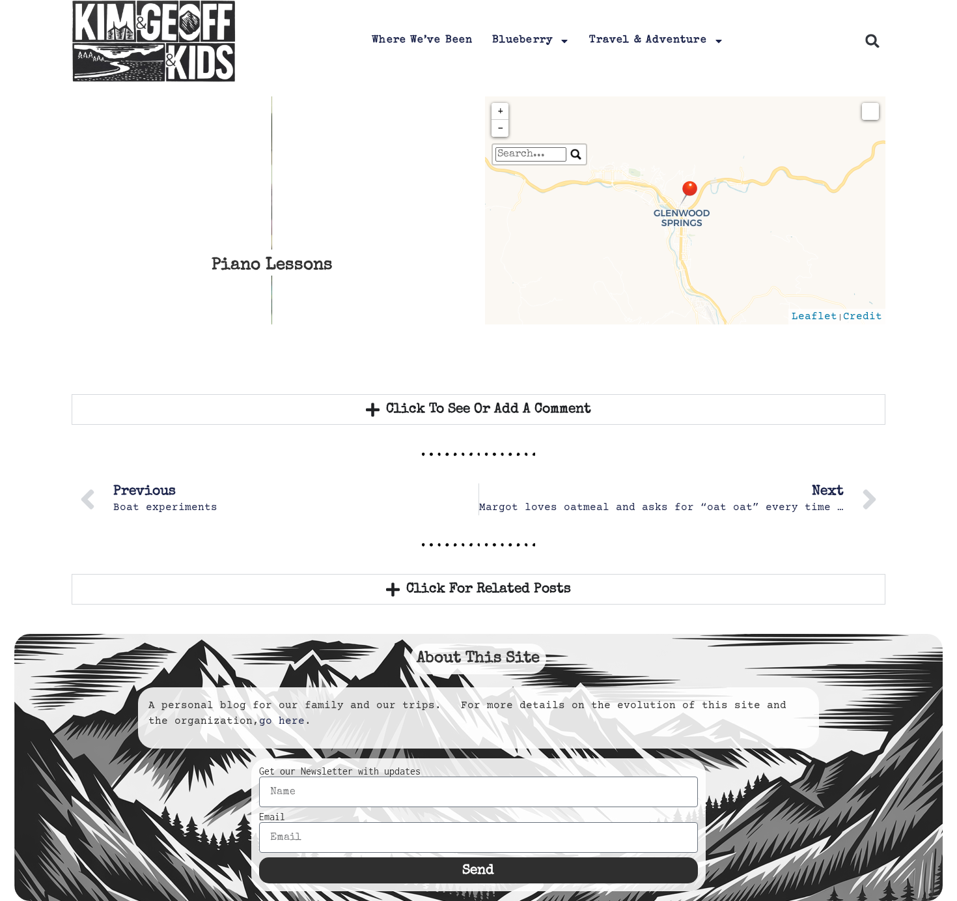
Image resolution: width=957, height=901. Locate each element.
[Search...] (576, 154)
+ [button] (500, 111)
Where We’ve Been (422, 40)
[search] (530, 154)
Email (272, 817)
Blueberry (522, 40)
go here (282, 721)
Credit (862, 316)
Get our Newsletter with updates (340, 771)
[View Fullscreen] (870, 111)
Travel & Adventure (648, 40)
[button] (872, 41)
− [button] (500, 128)
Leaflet (814, 316)
